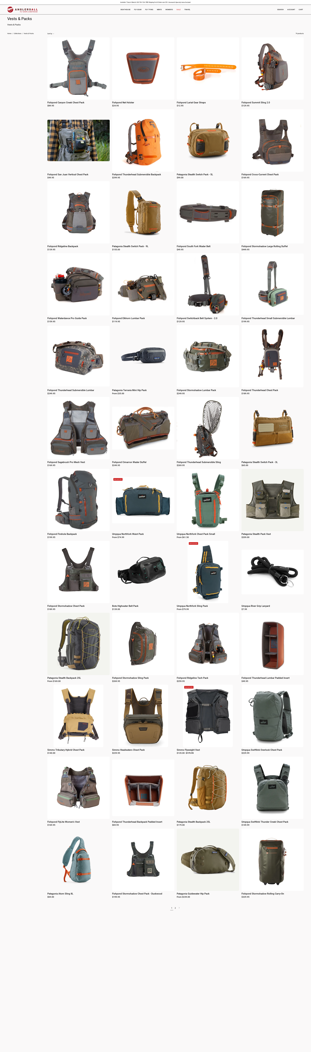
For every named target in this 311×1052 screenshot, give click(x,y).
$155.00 (116, 250)
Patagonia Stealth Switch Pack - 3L (260, 462)
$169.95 (245, 178)
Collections (17, 33)
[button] (169, 9)
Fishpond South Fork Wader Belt (193, 246)
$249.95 (51, 394)
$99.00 (180, 178)
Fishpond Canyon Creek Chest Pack (65, 102)
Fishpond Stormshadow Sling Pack (130, 678)
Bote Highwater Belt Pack (125, 606)
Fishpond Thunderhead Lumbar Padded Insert (265, 678)
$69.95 (115, 825)
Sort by (49, 34)
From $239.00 (183, 897)
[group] (155, 2)
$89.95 (50, 106)
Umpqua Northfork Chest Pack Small (196, 534)
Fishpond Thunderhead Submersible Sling (199, 462)
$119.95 (116, 322)
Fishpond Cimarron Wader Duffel (129, 462)
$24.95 (115, 106)
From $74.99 (118, 537)
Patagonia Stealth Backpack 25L (64, 678)
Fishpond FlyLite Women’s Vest (63, 822)
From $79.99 (183, 609)
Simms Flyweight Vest (188, 750)
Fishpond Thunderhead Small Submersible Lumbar (268, 318)
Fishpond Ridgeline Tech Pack (192, 678)
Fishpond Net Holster (123, 102)
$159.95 (51, 322)
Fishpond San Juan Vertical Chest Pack (67, 174)
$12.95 (180, 106)
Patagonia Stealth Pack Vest (256, 534)
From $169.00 (54, 681)
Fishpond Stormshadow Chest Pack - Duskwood (137, 894)
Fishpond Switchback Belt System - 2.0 (197, 318)
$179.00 (181, 825)
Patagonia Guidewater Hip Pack (193, 894)
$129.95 (245, 106)
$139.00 (116, 609)
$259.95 (181, 681)
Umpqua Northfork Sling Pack (192, 606)
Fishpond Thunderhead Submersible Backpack (136, 174)
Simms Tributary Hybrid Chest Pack (65, 750)
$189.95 (245, 394)
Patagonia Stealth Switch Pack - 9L (130, 246)
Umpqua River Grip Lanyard (256, 606)
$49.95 (50, 178)
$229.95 (116, 753)
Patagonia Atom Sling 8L (60, 894)
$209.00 (245, 537)
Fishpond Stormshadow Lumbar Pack (196, 390)
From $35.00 (118, 394)
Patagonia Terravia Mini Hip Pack (129, 390)
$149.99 (245, 825)
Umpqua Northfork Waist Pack (128, 534)
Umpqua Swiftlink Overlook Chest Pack (262, 750)
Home (9, 33)
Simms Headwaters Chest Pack (128, 750)
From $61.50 (183, 537)
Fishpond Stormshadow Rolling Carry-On (263, 894)
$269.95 (181, 465)
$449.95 (245, 250)
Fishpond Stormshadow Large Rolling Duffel (265, 246)
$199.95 (245, 322)
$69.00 (50, 897)
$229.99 (245, 753)
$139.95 (51, 250)
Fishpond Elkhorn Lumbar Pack (128, 318)
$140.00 (51, 753)
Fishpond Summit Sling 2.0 (256, 102)
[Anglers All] (22, 10)
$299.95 (116, 178)
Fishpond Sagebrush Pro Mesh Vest (66, 462)
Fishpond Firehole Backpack (62, 534)
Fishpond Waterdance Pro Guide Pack (67, 318)
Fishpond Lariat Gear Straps (191, 102)
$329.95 (245, 897)
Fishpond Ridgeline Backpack (62, 246)
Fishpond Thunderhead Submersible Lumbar (70, 390)
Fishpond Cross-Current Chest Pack (260, 174)
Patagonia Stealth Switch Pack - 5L (195, 174)
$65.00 (245, 465)
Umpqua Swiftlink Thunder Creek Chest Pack (265, 822)
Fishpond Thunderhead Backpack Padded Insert (137, 822)
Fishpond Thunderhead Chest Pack (260, 390)
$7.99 (244, 609)
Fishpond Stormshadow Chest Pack (66, 606)
